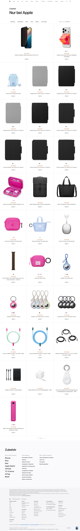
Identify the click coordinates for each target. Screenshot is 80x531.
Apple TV (23, 512)
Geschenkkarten (12, 517)
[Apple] (9, 499)
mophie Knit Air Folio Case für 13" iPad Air (67, 93)
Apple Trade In (36, 512)
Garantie (59, 511)
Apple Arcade (24, 515)
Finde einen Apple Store (24, 524)
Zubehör (10, 515)
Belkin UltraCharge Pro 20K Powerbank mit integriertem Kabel (13, 429)
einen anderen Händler (34, 524)
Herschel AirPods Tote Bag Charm (40, 241)
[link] (77, 528)
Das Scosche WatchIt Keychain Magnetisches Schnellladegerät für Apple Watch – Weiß (67, 390)
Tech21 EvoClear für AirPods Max (66, 241)
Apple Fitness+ (24, 517)
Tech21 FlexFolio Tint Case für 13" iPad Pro (66, 167)
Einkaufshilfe (36, 515)
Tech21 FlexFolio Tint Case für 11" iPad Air (67, 130)
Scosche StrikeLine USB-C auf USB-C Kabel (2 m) (40, 354)
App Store (23, 519)
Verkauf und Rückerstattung (41, 529)
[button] (67, 1)
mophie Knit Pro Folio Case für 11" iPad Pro (13, 130)
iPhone (10, 507)
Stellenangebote (61, 510)
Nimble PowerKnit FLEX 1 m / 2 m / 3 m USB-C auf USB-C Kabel (67, 354)
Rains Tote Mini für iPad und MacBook (67, 204)
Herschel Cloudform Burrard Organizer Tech (13, 204)
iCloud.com (24, 507)
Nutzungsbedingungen (32, 529)
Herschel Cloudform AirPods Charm (13, 241)
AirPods (10, 510)
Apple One (23, 511)
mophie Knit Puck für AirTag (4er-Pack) (66, 316)
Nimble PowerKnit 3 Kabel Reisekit (13, 390)
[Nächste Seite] (45, 438)
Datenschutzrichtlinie (13, 529)
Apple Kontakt (60, 516)
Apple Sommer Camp (37, 507)
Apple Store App (36, 509)
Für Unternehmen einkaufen (51, 504)
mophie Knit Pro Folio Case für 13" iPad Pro (40, 130)
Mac (10, 504)
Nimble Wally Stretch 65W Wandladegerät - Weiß (40, 390)
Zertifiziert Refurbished (38, 510)
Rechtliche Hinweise (50, 529)
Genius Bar (36, 504)
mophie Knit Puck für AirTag (13, 316)
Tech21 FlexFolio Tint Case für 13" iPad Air (13, 167)
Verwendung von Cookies (22, 529)
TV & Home (11, 512)
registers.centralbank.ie (26, 495)
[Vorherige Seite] (35, 438)
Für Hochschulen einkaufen (51, 510)
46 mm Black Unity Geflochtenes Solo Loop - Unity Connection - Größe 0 (13, 279)
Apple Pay (11, 521)
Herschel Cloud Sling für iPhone (13, 93)
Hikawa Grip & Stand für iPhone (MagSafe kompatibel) (66, 55)
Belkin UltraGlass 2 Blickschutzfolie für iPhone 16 (26, 55)
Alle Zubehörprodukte (16, 499)
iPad (10, 506)
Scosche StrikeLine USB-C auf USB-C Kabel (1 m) (13, 354)
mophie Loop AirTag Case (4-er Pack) (40, 316)
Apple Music (24, 514)
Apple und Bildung (49, 508)
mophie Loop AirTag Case (67, 278)
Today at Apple (36, 506)
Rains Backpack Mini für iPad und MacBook (40, 204)
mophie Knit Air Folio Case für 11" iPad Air (40, 93)
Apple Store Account (25, 505)
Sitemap (57, 529)
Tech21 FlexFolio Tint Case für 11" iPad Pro (40, 167)
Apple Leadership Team (62, 508)
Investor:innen (60, 513)
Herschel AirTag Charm (40, 278)
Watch (10, 509)
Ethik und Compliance (62, 514)
